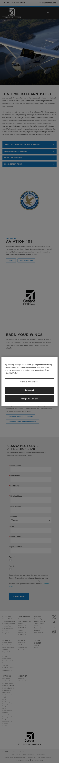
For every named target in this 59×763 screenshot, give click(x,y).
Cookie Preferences (29, 382)
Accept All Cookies (29, 399)
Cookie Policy (12, 373)
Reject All (29, 390)
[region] (29, 381)
